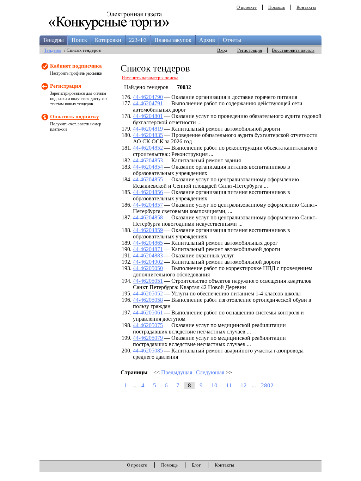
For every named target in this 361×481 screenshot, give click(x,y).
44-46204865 (148, 243)
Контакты (306, 7)
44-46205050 (148, 268)
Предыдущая (176, 372)
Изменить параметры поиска (150, 77)
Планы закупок (172, 40)
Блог (196, 465)
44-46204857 (148, 205)
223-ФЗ (138, 40)
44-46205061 (148, 313)
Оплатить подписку (74, 116)
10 (214, 385)
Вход (222, 50)
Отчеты (232, 40)
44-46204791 (148, 103)
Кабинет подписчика (76, 66)
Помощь (276, 7)
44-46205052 (148, 293)
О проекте (247, 7)
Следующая (210, 372)
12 (243, 385)
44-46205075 (148, 325)
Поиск (79, 40)
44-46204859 (148, 230)
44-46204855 (148, 179)
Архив (207, 40)
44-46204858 (148, 217)
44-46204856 (148, 192)
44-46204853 (148, 160)
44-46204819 (148, 129)
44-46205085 (148, 351)
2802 (267, 385)
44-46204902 (148, 262)
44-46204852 (148, 148)
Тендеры (53, 40)
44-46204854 (148, 167)
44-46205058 (148, 300)
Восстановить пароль (293, 50)
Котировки (108, 40)
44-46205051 (148, 281)
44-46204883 (148, 255)
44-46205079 (148, 338)
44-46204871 (148, 249)
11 (229, 385)
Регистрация (249, 50)
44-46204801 (148, 116)
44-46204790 (148, 97)
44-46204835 (148, 135)
